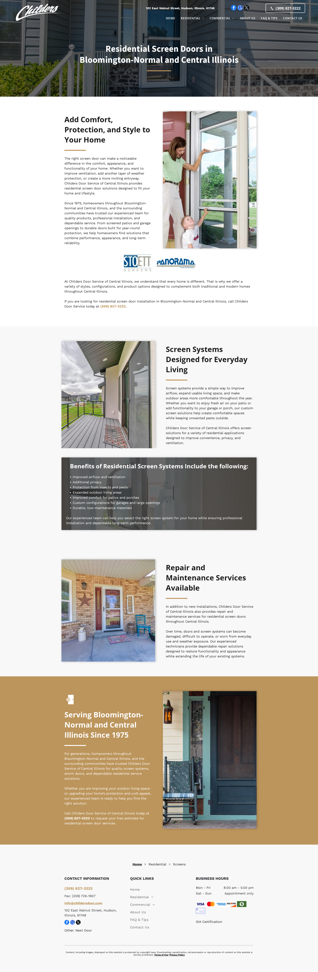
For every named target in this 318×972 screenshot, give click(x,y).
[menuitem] (170, 18)
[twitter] (246, 8)
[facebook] (233, 8)
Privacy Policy (177, 955)
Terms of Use (161, 955)
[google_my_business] (240, 8)
